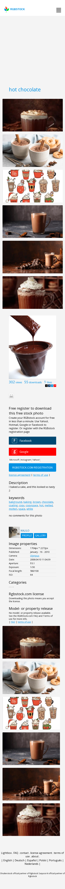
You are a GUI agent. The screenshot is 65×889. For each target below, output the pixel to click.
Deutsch (19, 860)
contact (24, 853)
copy (21, 505)
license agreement (41, 853)
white (30, 509)
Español (32, 860)
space (21, 509)
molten (13, 509)
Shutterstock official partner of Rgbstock (19, 873)
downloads (35, 382)
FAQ (13, 621)
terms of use (24, 621)
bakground (15, 502)
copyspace (32, 505)
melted (49, 505)
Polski (42, 860)
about (34, 856)
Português (55, 860)
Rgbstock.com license (26, 593)
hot (41, 505)
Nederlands (31, 864)
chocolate (47, 502)
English (7, 860)
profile (27, 535)
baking (27, 502)
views (19, 382)
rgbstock (17, 9)
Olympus (34, 555)
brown (37, 502)
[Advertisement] (32, 50)
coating (13, 505)
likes (49, 382)
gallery (40, 535)
